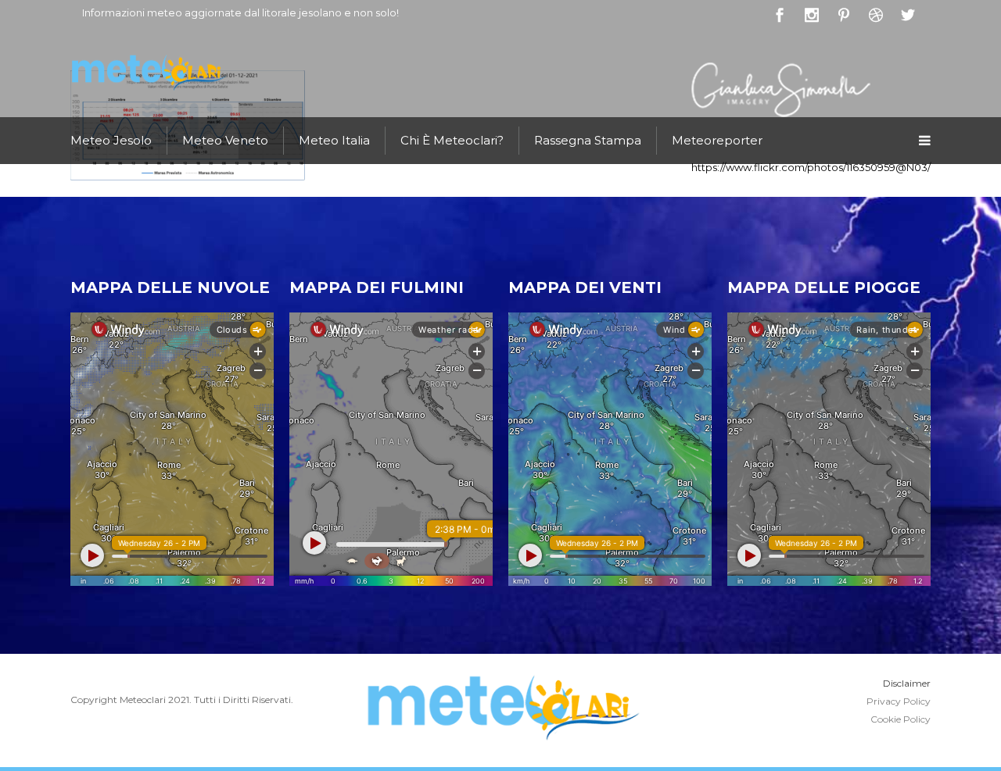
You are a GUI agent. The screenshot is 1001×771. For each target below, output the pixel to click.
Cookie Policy (900, 719)
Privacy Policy (898, 701)
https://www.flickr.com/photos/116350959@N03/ (811, 167)
